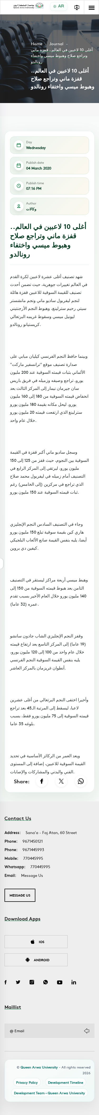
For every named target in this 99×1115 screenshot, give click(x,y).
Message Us (32, 875)
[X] (61, 781)
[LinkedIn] (74, 982)
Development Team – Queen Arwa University (49, 1093)
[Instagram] (32, 982)
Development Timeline (65, 1082)
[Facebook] (42, 781)
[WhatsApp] (81, 781)
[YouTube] (59, 982)
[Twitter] (18, 982)
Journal (56, 43)
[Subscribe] (87, 1031)
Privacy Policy (27, 1082)
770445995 (33, 858)
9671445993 (33, 849)
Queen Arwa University (39, 1067)
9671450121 (32, 841)
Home (36, 43)
